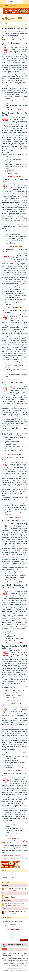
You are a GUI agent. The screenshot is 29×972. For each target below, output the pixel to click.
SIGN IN (13, 5)
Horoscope (4, 23)
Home (8, 968)
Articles (5, 877)
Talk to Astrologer (15, 2)
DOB (3, 937)
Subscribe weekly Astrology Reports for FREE (14, 944)
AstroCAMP (4, 5)
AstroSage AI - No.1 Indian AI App (18, 963)
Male (8, 935)
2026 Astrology (10, 953)
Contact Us (12, 968)
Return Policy (14, 965)
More (14, 890)
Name (3, 932)
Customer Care (19, 968)
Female (12, 935)
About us (21, 960)
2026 (13, 877)
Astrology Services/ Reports (14, 958)
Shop (3, 953)
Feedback (9, 960)
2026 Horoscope (19, 953)
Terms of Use (22, 965)
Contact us (16, 960)
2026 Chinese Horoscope (14, 955)
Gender (2, 935)
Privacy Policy (6, 965)
